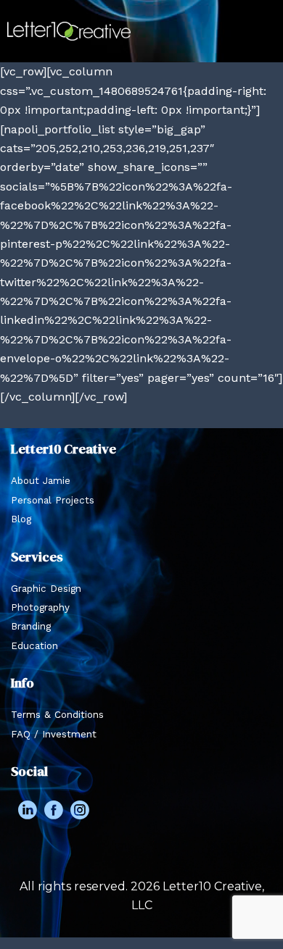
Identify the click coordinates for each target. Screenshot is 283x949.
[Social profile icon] (28, 809)
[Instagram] (80, 809)
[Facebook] (54, 809)
